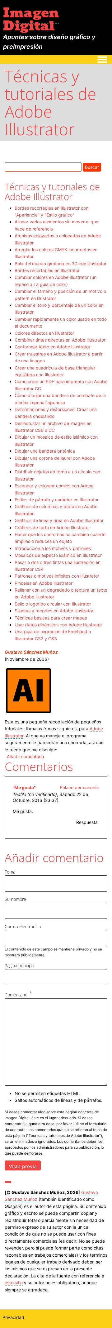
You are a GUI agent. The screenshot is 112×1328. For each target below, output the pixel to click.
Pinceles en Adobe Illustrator (43, 583)
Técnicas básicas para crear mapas (51, 617)
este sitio (14, 1282)
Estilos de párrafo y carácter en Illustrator (57, 499)
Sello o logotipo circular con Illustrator (53, 603)
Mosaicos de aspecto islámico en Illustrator (58, 555)
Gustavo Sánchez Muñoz (31, 652)
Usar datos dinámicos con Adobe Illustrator (58, 624)
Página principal (20, 965)
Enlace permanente (79, 787)
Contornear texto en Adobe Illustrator (52, 346)
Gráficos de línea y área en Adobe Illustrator (59, 520)
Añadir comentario (25, 756)
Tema (10, 872)
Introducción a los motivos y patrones (53, 548)
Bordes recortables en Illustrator (47, 270)
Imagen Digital (31, 19)
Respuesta (87, 822)
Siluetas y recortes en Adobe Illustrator (54, 610)
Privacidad (13, 1317)
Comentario (16, 995)
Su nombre (15, 899)
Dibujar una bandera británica (45, 451)
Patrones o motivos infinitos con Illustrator (57, 576)
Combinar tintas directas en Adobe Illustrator (60, 339)
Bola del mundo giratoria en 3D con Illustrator (60, 263)
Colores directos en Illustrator (44, 333)
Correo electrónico (23, 926)
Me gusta (24, 787)
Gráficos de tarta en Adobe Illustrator (52, 527)
